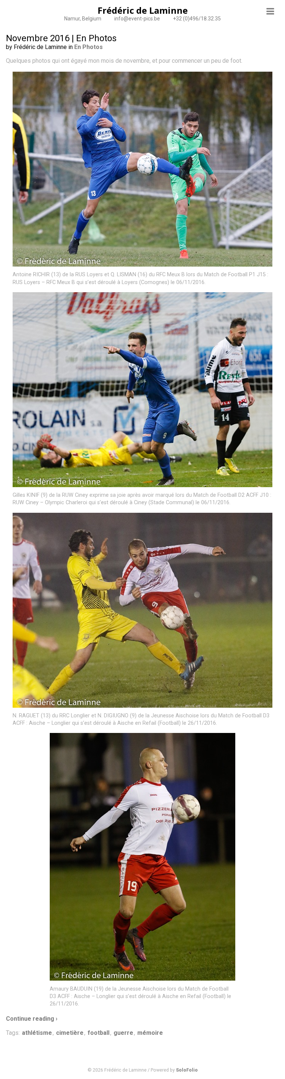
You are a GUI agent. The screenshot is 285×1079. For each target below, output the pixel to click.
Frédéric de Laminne (143, 10)
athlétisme (37, 1032)
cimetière (69, 1032)
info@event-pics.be (137, 19)
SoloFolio (187, 1070)
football (98, 1032)
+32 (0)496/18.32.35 (197, 19)
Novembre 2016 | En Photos (61, 38)
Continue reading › (32, 1018)
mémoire (150, 1032)
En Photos (88, 46)
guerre (123, 1032)
